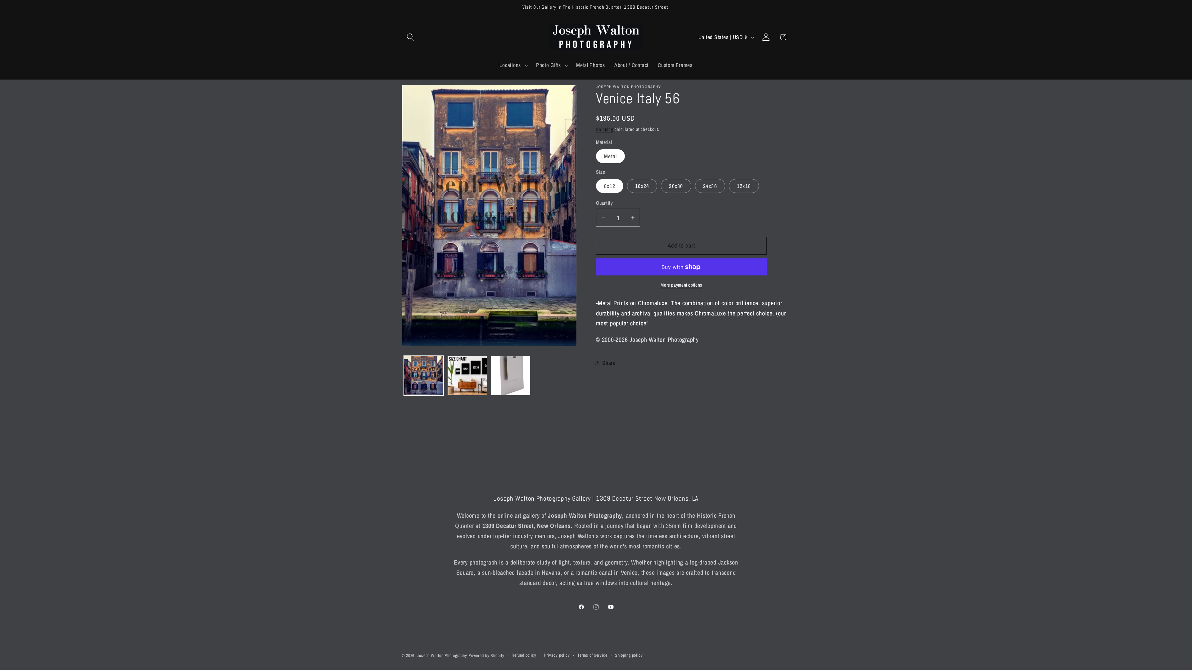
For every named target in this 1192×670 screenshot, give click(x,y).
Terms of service (592, 655)
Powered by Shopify (486, 655)
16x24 (642, 186)
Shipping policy (629, 655)
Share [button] (609, 362)
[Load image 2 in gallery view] (467, 375)
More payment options (681, 285)
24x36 (710, 186)
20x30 (676, 186)
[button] (410, 37)
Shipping (604, 129)
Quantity (604, 202)
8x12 (609, 186)
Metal (610, 156)
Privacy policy (557, 655)
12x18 (744, 186)
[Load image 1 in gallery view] (424, 375)
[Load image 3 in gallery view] (511, 375)
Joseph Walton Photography (442, 655)
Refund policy (524, 655)
